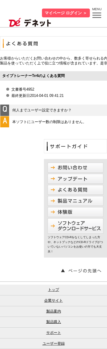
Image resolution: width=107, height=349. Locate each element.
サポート (53, 332)
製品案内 (53, 311)
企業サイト (53, 300)
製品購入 (53, 322)
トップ (53, 289)
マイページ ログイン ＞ (66, 13)
